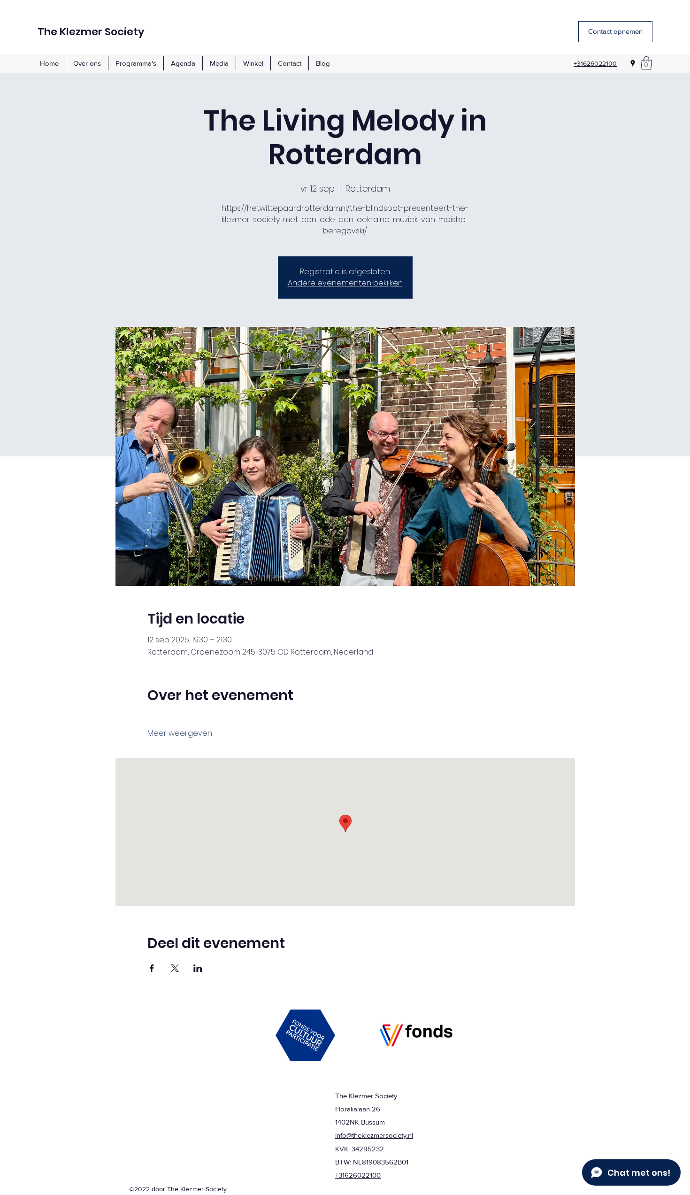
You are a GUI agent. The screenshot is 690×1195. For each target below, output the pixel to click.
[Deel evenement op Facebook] (151, 968)
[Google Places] (632, 63)
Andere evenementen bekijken (345, 283)
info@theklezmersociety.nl (374, 1135)
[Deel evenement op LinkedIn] (197, 968)
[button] (646, 63)
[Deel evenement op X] (174, 968)
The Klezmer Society (91, 31)
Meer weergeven (179, 733)
